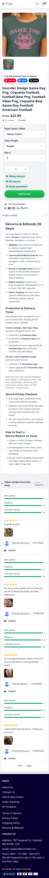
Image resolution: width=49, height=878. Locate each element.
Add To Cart (24, 194)
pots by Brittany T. (21, 750)
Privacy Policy (10, 818)
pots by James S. (20, 683)
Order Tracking (10, 801)
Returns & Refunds (13, 827)
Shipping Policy (11, 823)
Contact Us (8, 792)
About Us (7, 787)
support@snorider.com (19, 848)
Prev (20, 765)
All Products (9, 806)
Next (29, 765)
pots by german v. (21, 613)
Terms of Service (11, 813)
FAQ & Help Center (13, 797)
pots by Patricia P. (21, 542)
